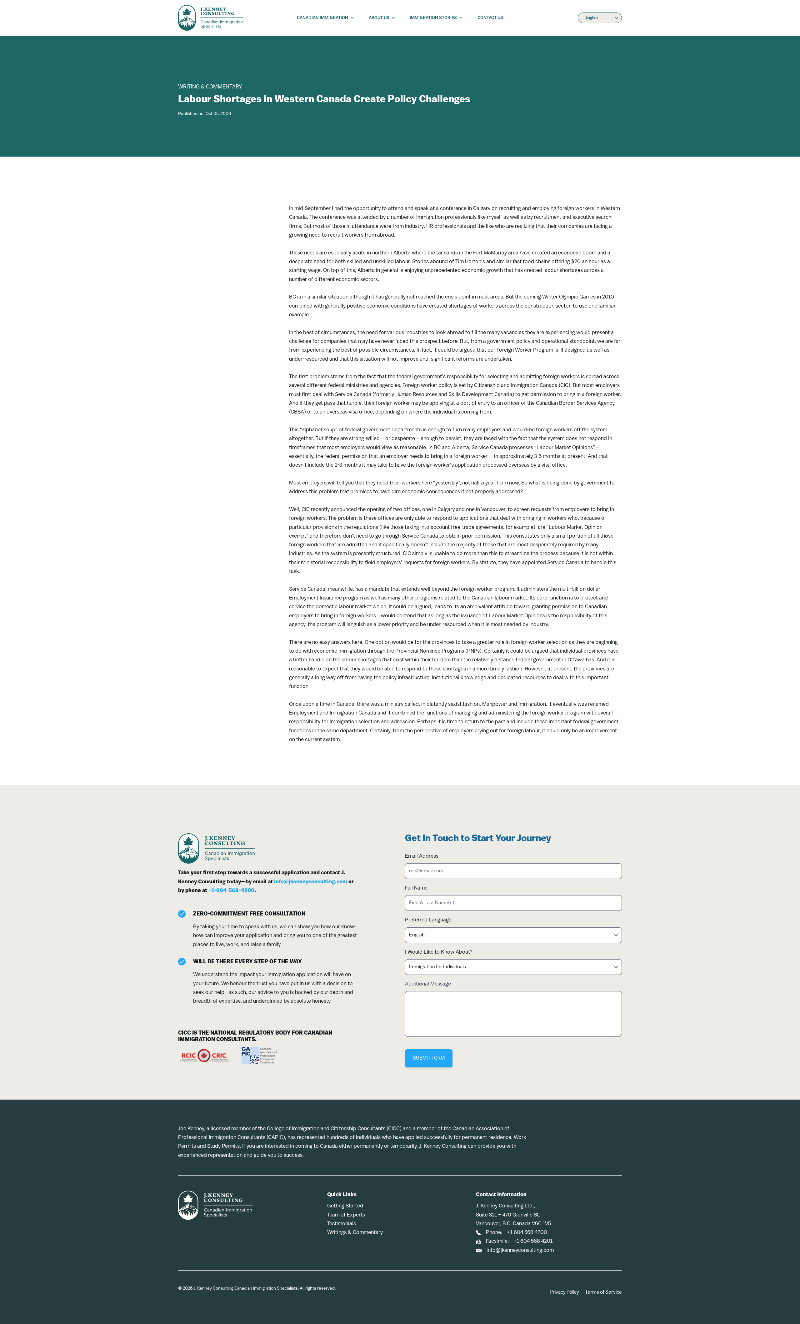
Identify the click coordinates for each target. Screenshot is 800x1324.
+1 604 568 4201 (533, 1241)
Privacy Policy (564, 1292)
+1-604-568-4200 (231, 890)
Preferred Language (428, 920)
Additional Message (428, 984)
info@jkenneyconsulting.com (310, 882)
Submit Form (429, 1058)
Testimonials (341, 1223)
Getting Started (345, 1206)
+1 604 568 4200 (527, 1232)
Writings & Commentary (355, 1232)
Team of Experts (346, 1215)
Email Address (421, 856)
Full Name (416, 888)
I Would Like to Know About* (438, 952)
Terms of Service (603, 1292)
